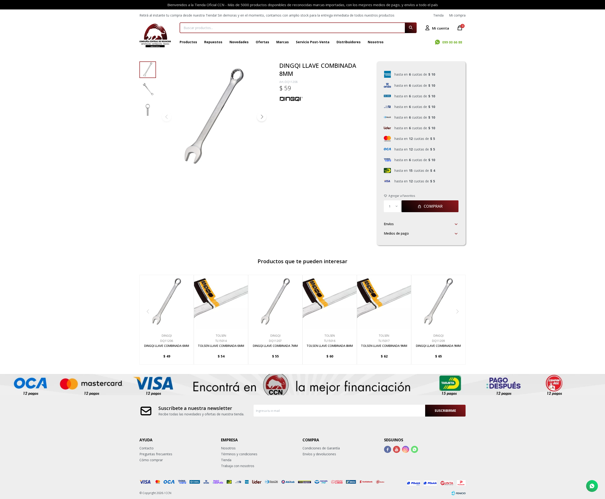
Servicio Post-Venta (312, 42)
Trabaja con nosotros (237, 466)
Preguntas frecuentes (155, 454)
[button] (411, 27)
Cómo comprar (151, 460)
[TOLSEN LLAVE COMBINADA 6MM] (221, 302)
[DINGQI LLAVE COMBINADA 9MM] (438, 302)
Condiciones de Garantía (321, 448)
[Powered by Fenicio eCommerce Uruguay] (458, 493)
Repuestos (213, 42)
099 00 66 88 (452, 42)
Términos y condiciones (239, 454)
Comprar (433, 206)
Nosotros (376, 42)
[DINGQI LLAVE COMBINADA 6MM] (166, 302)
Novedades (239, 42)
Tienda (438, 15)
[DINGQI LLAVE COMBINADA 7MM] (275, 302)
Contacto (146, 448)
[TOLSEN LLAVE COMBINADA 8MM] (329, 302)
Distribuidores (349, 42)
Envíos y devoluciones (319, 454)
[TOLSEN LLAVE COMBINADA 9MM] (384, 302)
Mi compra (457, 15)
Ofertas (262, 42)
